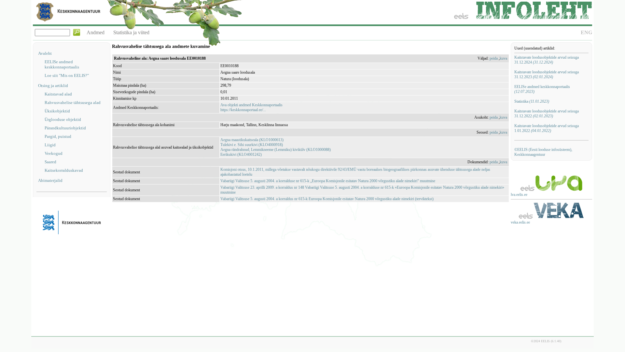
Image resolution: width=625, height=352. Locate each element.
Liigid (50, 144)
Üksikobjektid (57, 111)
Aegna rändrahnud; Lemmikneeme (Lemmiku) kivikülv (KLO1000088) (275, 149)
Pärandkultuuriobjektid (65, 127)
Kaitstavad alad (58, 94)
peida (494, 58)
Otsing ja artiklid (53, 85)
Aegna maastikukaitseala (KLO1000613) (252, 140)
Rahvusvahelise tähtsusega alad (73, 102)
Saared (50, 161)
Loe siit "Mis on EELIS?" (67, 75)
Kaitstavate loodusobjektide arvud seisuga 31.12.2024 (546, 60)
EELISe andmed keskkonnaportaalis (62, 64)
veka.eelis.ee (520, 222)
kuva (503, 58)
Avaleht (45, 53)
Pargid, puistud (58, 136)
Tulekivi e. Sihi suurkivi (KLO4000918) (251, 144)
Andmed (95, 32)
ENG (586, 32)
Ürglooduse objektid (63, 119)
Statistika (531, 101)
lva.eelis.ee (519, 194)
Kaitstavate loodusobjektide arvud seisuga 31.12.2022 (546, 113)
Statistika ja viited (131, 32)
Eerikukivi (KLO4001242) (241, 154)
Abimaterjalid (50, 180)
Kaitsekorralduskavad (64, 170)
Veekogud (53, 153)
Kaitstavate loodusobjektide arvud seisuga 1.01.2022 (546, 128)
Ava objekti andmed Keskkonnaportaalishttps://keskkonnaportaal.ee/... (251, 107)
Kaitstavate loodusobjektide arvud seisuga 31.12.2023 (546, 74)
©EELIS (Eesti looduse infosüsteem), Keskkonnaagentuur (543, 152)
